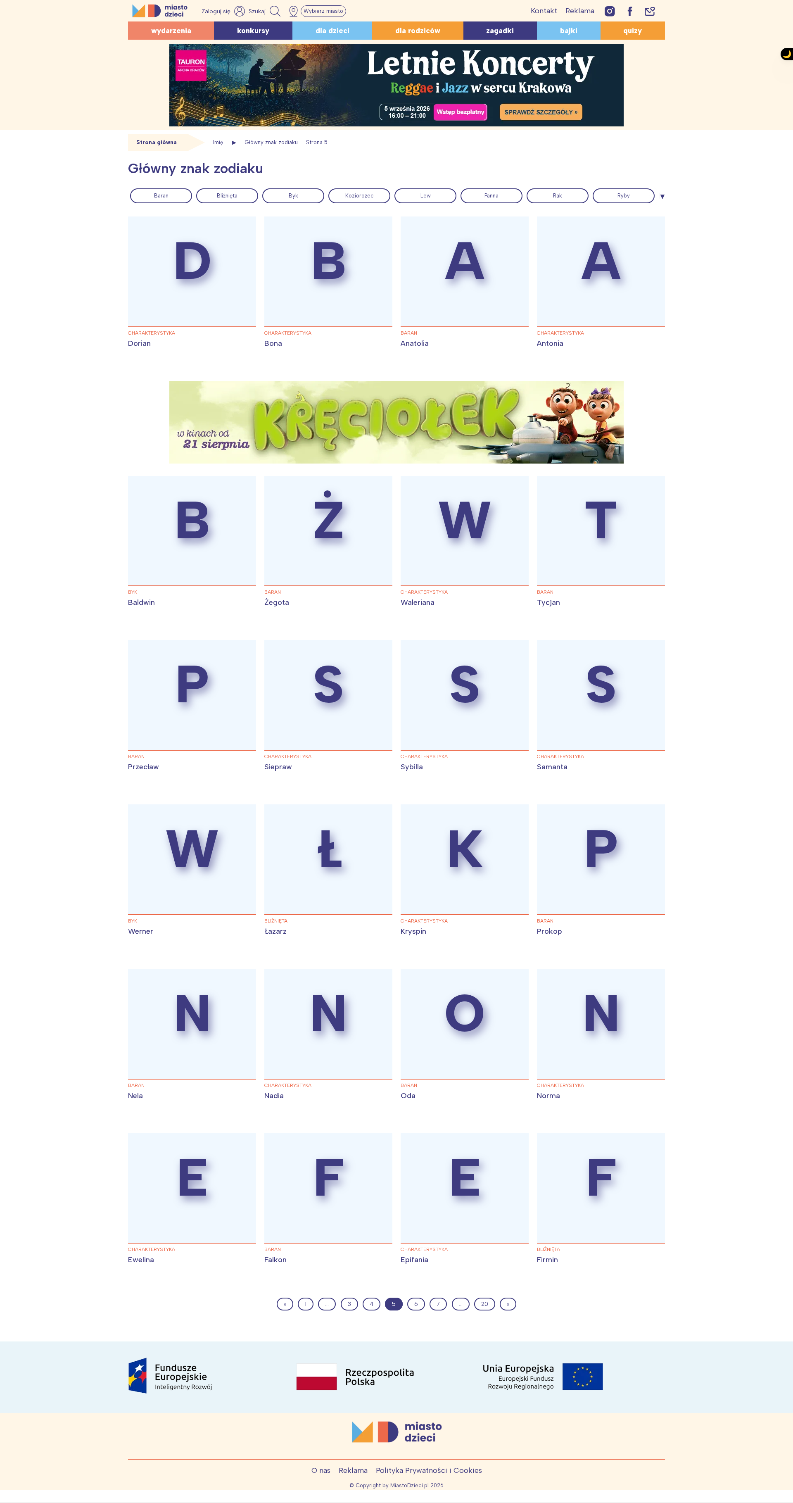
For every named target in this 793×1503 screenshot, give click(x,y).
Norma (548, 1095)
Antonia (550, 343)
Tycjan (548, 602)
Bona (273, 343)
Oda (408, 1095)
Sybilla (412, 766)
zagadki (500, 30)
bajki (568, 30)
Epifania (414, 1259)
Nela (135, 1095)
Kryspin (413, 931)
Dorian (139, 343)
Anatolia (415, 343)
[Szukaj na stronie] (266, 11)
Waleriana (417, 602)
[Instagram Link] (610, 11)
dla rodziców (417, 30)
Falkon (275, 1259)
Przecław (143, 766)
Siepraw (278, 766)
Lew (425, 196)
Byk (293, 196)
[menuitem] (161, 195)
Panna (491, 196)
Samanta (552, 766)
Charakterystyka (151, 333)
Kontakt (544, 10)
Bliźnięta (227, 196)
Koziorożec (359, 196)
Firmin (547, 1259)
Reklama (579, 10)
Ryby (623, 196)
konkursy (253, 30)
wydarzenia (171, 30)
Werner (140, 931)
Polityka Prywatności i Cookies (429, 1470)
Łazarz (275, 931)
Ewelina (141, 1259)
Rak (557, 196)
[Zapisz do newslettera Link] (650, 11)
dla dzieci (332, 30)
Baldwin (141, 602)
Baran (161, 196)
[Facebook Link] (629, 11)
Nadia (274, 1095)
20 (484, 1304)
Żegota (276, 602)
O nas (320, 1470)
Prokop (549, 931)
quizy (632, 30)
